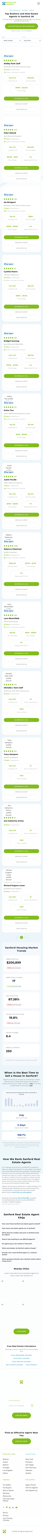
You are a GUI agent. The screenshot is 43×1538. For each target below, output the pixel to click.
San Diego (30, 1465)
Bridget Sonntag (11, 341)
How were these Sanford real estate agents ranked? (21, 1224)
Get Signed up (31, 1490)
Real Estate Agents (14, 10)
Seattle (28, 1473)
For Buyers (7, 1488)
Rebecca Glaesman (13, 549)
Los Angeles (7, 1470)
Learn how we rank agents (21, 1192)
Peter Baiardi (10, 133)
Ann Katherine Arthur (14, 821)
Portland (29, 1462)
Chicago (6, 1468)
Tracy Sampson (11, 754)
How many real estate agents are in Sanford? (18, 1228)
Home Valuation (31, 1365)
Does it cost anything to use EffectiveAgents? (18, 1239)
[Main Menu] (39, 3)
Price (24, 37)
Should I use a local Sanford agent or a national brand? (19, 1254)
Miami (5, 1473)
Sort (3, 37)
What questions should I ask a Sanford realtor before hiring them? (21, 1260)
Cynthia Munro (11, 272)
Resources (7, 1496)
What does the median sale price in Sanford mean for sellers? (20, 1234)
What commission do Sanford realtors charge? (19, 1248)
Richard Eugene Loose (14, 885)
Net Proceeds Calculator (14, 1365)
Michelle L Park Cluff (13, 688)
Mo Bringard (10, 202)
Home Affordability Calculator (21, 1355)
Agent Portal (31, 1485)
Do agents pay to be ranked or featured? (17, 1244)
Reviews (6, 1493)
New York (29, 1459)
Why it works (8, 1490)
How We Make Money (8, 1500)
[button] (17, 937)
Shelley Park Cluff (12, 63)
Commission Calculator (21, 1358)
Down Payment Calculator (21, 1361)
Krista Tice (9, 410)
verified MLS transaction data (23, 19)
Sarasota (29, 1470)
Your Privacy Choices (7, 1519)
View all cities (30, 1454)
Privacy (5, 1515)
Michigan (25, 10)
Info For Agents (32, 1488)
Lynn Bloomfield (11, 618)
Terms (5, 1513)
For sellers (7, 1485)
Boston (6, 1465)
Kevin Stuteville (23, 1198)
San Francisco (31, 1468)
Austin (5, 1462)
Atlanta (6, 1459)
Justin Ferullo (10, 480)
